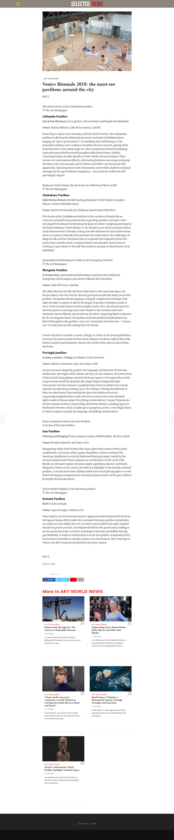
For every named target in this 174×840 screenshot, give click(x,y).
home (93, 824)
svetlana (50, 634)
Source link (48, 563)
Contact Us (83, 824)
